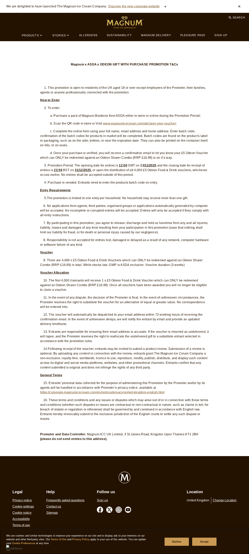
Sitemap (52, 512)
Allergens (88, 35)
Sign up (220, 35)
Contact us (53, 506)
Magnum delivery (156, 35)
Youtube (128, 510)
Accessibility (21, 519)
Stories (59, 35)
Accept (204, 541)
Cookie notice (22, 512)
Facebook (100, 510)
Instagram (119, 510)
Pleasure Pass (192, 35)
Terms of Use (59, 539)
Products (30, 35)
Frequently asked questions (65, 500)
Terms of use (21, 525)
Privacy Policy (80, 539)
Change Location (225, 500)
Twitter (109, 510)
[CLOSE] (239, 6)
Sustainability (119, 35)
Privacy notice (22, 500)
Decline (176, 541)
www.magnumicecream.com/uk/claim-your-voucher (139, 123)
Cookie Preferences (23, 543)
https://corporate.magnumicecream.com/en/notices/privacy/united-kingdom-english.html (102, 392)
